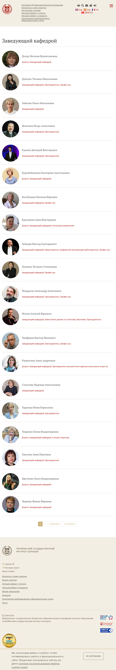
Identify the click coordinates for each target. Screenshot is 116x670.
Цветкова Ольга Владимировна (40, 478)
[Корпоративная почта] (86, 5)
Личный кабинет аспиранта (34, 16)
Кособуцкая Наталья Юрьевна (39, 197)
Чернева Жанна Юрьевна (36, 501)
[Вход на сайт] (95, 5)
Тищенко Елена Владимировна (40, 431)
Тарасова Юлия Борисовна (37, 407)
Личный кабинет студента (34, 13)
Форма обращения (11, 592)
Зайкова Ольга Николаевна (38, 103)
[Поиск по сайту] (82, 5)
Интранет (6, 595)
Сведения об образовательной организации (42, 5)
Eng (80, 10)
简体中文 (89, 12)
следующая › (55, 524)
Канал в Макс (8, 571)
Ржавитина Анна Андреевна (38, 360)
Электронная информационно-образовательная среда (36, 20)
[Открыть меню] (111, 7)
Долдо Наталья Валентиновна (39, 56)
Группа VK (9, 564)
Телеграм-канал (11, 568)
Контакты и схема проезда (34, 8)
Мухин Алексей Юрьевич (36, 313)
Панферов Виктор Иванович (39, 337)
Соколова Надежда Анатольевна (41, 384)
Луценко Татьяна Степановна (39, 266)
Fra (97, 10)
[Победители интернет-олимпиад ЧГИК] (9, 641)
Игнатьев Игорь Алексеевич (38, 126)
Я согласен (93, 656)
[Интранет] (90, 5)
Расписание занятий (31, 11)
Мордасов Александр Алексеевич (41, 291)
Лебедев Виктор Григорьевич (39, 244)
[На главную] (7, 9)
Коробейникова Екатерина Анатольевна (46, 172)
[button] (78, 5)
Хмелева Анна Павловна (36, 454)
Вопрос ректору (9, 580)
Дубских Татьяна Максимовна (39, 79)
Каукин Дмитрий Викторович (39, 150)
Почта (5, 603)
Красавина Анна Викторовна (39, 219)
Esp (88, 10)
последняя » (70, 524)
